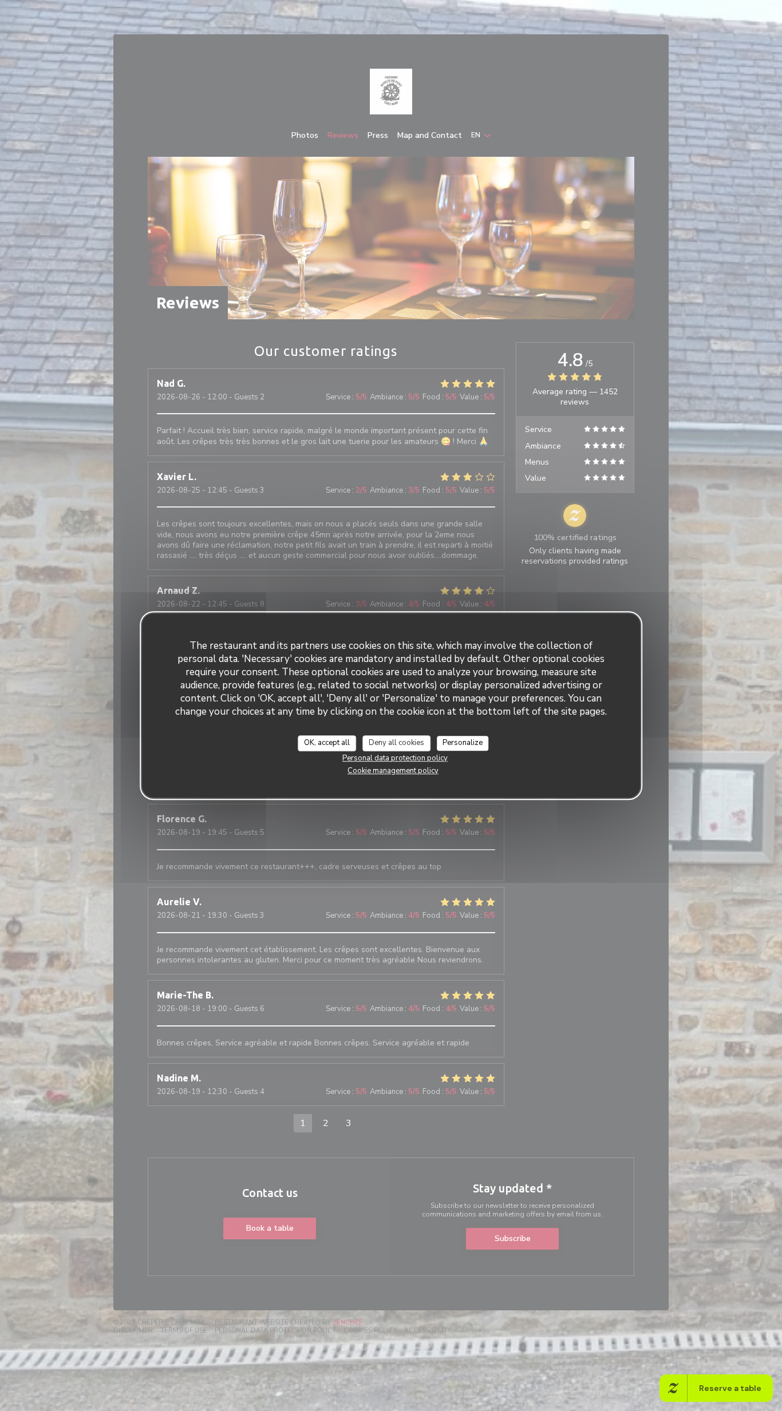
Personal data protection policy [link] (395, 758)
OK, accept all (327, 743)
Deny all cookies (396, 743)
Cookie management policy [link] (393, 771)
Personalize (463, 743)
